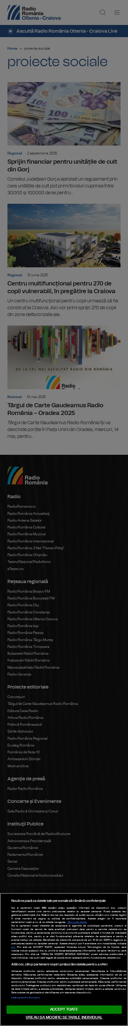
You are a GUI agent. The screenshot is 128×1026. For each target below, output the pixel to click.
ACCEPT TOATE (64, 1009)
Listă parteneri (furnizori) (25, 998)
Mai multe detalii (77, 922)
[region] (64, 959)
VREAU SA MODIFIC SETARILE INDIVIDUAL (64, 1017)
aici (13, 947)
